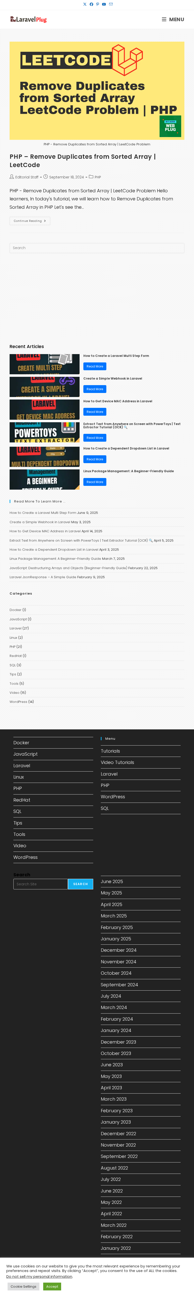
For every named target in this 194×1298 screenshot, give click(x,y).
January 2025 (116, 939)
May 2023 (111, 1076)
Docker (15, 609)
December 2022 (118, 1133)
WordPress (18, 701)
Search (21, 874)
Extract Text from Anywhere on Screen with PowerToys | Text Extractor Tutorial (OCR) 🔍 (132, 425)
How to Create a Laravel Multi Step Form (116, 355)
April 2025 (111, 904)
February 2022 (117, 1236)
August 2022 (114, 1168)
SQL (13, 665)
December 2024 (119, 950)
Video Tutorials (117, 762)
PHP (98, 177)
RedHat (16, 655)
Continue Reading (32, 222)
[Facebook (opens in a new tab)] (91, 4)
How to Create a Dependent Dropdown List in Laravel (126, 448)
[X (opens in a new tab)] (85, 4)
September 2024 (119, 985)
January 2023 (116, 1122)
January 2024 (116, 1030)
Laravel (15, 628)
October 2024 (116, 973)
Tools (14, 683)
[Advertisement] (97, 298)
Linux (13, 637)
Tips (13, 674)
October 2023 (116, 1053)
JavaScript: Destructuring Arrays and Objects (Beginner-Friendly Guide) (68, 568)
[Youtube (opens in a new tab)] (104, 4)
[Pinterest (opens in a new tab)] (98, 4)
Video (14, 692)
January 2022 (116, 1248)
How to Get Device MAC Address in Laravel (117, 401)
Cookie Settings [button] (23, 1286)
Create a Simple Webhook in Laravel (112, 378)
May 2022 (111, 1202)
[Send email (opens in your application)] (110, 4)
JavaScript (18, 619)
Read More (95, 366)
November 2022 (118, 1145)
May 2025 (111, 893)
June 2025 (112, 881)
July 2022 (111, 1179)
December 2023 (118, 1042)
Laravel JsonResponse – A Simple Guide (43, 577)
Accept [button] (52, 1286)
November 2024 (118, 962)
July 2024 (111, 996)
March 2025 (114, 916)
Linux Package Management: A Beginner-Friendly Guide (128, 471)
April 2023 (111, 1087)
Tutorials (110, 751)
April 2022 (111, 1213)
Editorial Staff (26, 177)
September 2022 (119, 1156)
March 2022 (114, 1225)
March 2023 (114, 1099)
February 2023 (117, 1110)
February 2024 (117, 1019)
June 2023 (112, 1065)
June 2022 (112, 1191)
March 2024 (114, 1007)
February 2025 (117, 927)
